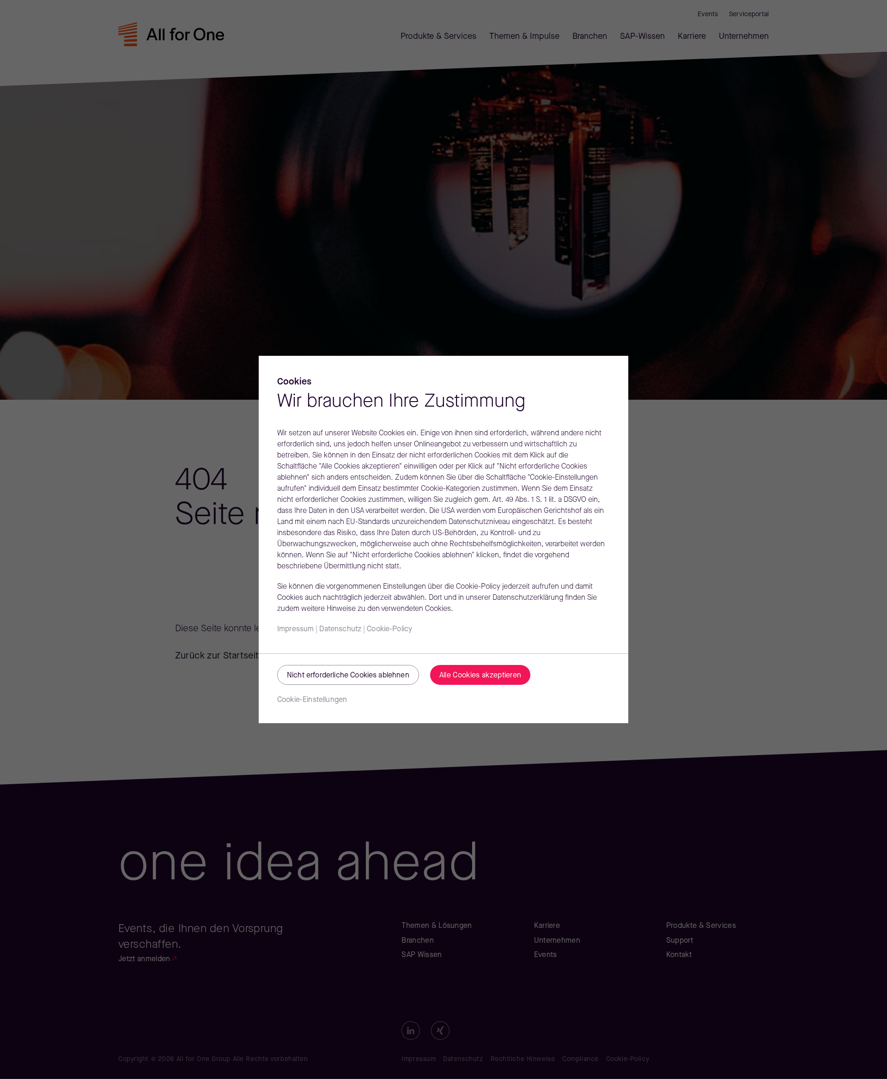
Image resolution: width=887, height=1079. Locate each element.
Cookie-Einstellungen (312, 700)
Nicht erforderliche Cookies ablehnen (348, 675)
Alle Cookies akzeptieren (480, 675)
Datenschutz (340, 629)
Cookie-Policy (389, 629)
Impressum (295, 629)
